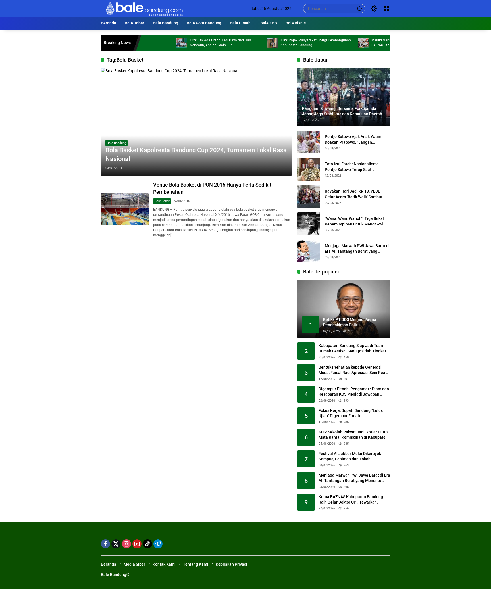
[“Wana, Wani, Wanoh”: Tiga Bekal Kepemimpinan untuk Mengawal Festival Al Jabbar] (308, 223)
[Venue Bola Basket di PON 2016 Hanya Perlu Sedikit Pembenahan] (125, 209)
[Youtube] (137, 543)
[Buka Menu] (386, 8)
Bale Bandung (116, 143)
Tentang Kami (195, 564)
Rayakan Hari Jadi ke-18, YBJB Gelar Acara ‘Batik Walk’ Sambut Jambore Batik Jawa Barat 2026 (353, 194)
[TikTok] (147, 543)
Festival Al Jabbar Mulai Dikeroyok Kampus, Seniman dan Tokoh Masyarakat (350, 456)
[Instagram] (126, 543)
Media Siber (134, 564)
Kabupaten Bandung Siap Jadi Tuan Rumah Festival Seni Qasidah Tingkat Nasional (352, 348)
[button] (359, 8)
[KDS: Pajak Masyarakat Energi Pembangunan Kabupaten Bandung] (256, 43)
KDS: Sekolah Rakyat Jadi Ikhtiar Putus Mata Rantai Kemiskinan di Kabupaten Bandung (353, 435)
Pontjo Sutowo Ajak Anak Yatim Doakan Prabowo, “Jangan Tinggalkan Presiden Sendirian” (353, 139)
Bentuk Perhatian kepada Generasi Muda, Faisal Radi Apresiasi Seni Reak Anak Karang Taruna (353, 370)
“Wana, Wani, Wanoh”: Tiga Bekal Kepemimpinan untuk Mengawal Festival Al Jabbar (354, 221)
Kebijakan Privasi (231, 564)
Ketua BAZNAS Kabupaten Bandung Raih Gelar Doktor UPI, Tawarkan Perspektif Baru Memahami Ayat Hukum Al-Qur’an (351, 499)
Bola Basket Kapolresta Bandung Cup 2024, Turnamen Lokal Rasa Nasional (196, 154)
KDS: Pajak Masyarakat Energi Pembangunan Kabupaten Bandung (299, 42)
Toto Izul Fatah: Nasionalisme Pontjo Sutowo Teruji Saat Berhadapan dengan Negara (352, 167)
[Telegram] (158, 543)
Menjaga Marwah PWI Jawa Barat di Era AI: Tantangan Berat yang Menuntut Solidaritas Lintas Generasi (357, 248)
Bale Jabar (162, 201)
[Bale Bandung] (143, 8)
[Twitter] (115, 543)
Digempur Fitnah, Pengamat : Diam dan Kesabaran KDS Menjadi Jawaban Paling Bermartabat (354, 392)
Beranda (108, 564)
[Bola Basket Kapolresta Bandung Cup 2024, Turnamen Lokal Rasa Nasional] (196, 121)
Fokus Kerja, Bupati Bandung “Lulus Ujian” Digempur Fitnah (351, 413)
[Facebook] (105, 543)
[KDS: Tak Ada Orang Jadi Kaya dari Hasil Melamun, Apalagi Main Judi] (165, 43)
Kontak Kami (164, 564)
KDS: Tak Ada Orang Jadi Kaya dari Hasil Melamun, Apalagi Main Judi (204, 42)
